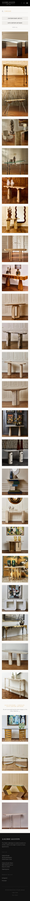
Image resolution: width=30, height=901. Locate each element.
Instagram (4, 878)
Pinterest (4, 880)
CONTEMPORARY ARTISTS (15, 18)
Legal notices (15, 892)
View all (15, 27)
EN (24, 3)
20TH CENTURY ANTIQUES (15, 23)
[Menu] (27, 3)
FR (21, 3)
